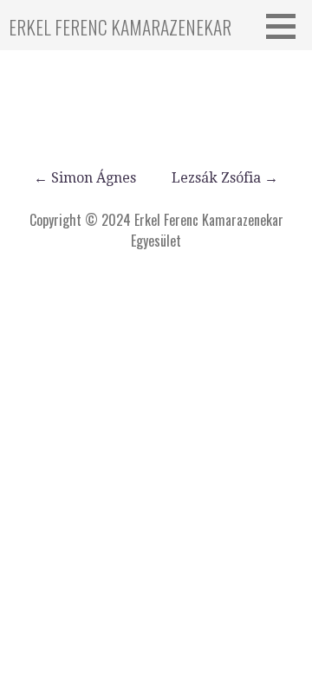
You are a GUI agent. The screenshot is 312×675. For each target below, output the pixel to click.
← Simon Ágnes (85, 178)
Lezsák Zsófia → (225, 178)
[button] (287, 25)
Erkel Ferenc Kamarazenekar (120, 27)
